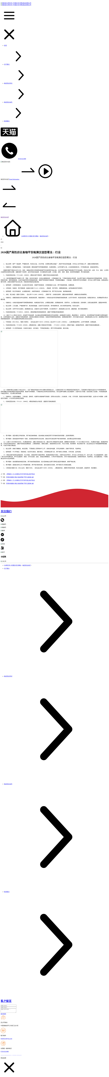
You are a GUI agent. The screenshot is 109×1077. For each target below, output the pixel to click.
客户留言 (6, 1000)
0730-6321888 (22, 158)
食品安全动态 (5, 217)
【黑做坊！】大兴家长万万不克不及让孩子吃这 (20, 474)
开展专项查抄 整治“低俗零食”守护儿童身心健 (20, 477)
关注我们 (6, 511)
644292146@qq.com (6, 1038)
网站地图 (25, 1054)
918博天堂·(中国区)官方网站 (29, 236)
